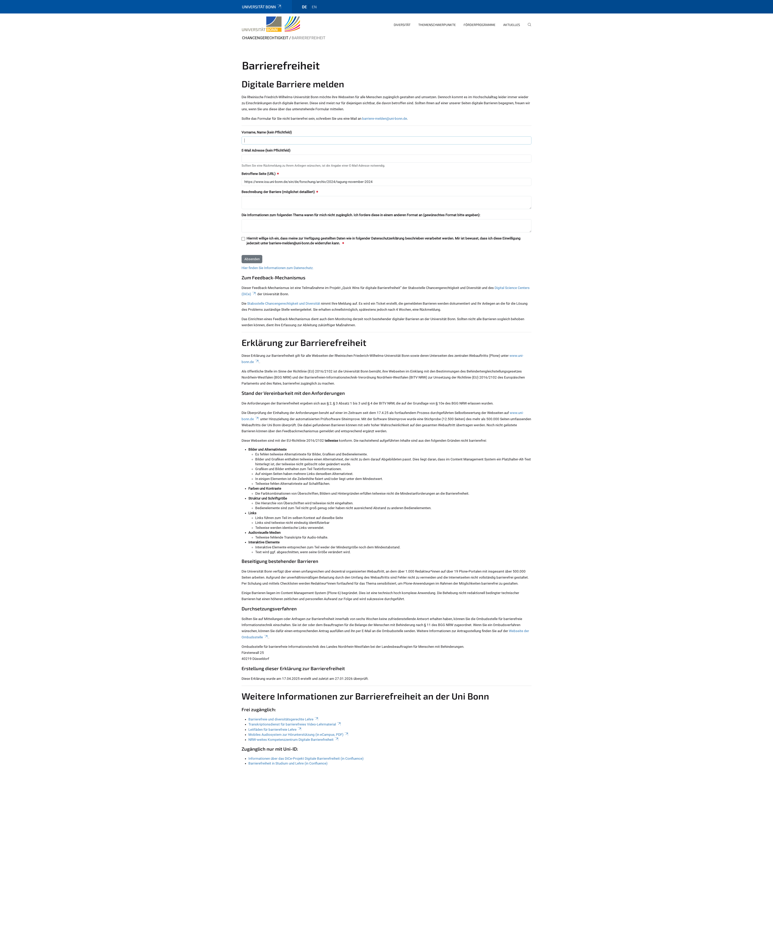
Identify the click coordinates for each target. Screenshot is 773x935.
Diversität (402, 25)
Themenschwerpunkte (437, 25)
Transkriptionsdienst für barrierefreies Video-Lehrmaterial (292, 724)
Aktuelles (511, 25)
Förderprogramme (479, 25)
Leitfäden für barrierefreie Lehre (272, 730)
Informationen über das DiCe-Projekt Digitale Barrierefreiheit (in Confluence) (306, 758)
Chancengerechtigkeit (265, 38)
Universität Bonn (259, 6)
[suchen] (528, 27)
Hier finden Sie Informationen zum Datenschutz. (277, 268)
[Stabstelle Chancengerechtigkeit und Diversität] (271, 24)
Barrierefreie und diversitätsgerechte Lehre (280, 719)
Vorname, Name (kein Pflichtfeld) (267, 132)
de (304, 6)
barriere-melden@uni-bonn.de (384, 119)
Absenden (252, 259)
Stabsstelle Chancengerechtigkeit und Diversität (283, 303)
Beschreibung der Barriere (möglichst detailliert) (279, 192)
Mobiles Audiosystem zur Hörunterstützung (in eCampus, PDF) (295, 735)
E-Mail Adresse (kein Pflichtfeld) (266, 150)
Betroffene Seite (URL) (259, 174)
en (314, 6)
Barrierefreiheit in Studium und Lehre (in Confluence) (288, 763)
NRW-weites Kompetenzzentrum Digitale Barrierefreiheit (291, 740)
